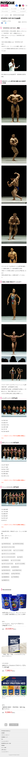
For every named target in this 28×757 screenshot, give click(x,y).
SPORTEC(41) (6, 543)
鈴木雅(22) (5, 560)
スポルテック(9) (7, 550)
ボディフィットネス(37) (9, 553)
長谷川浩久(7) (6, 570)
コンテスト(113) (16, 560)
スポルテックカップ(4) (8, 547)
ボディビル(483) (21, 563)
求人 (2, 739)
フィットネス (14, 8)
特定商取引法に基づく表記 (6, 743)
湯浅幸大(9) (16, 567)
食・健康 (23, 8)
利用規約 (3, 745)
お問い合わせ (3, 749)
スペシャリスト (5, 11)
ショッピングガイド (5, 741)
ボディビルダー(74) (8, 563)
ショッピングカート (5, 751)
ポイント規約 (3, 747)
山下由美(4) (6, 573)
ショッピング (22, 11)
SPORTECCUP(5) (18, 543)
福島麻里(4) (6, 576)
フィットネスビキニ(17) (9, 557)
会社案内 (3, 732)
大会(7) (20, 557)
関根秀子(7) (6, 580)
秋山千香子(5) (16, 573)
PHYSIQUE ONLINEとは (5, 730)
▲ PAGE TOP (14, 724)
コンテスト (13, 11)
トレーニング (5, 8)
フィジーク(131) (19, 550)
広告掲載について (4, 737)
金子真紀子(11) (17, 570)
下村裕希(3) (16, 576)
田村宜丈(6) (6, 567)
